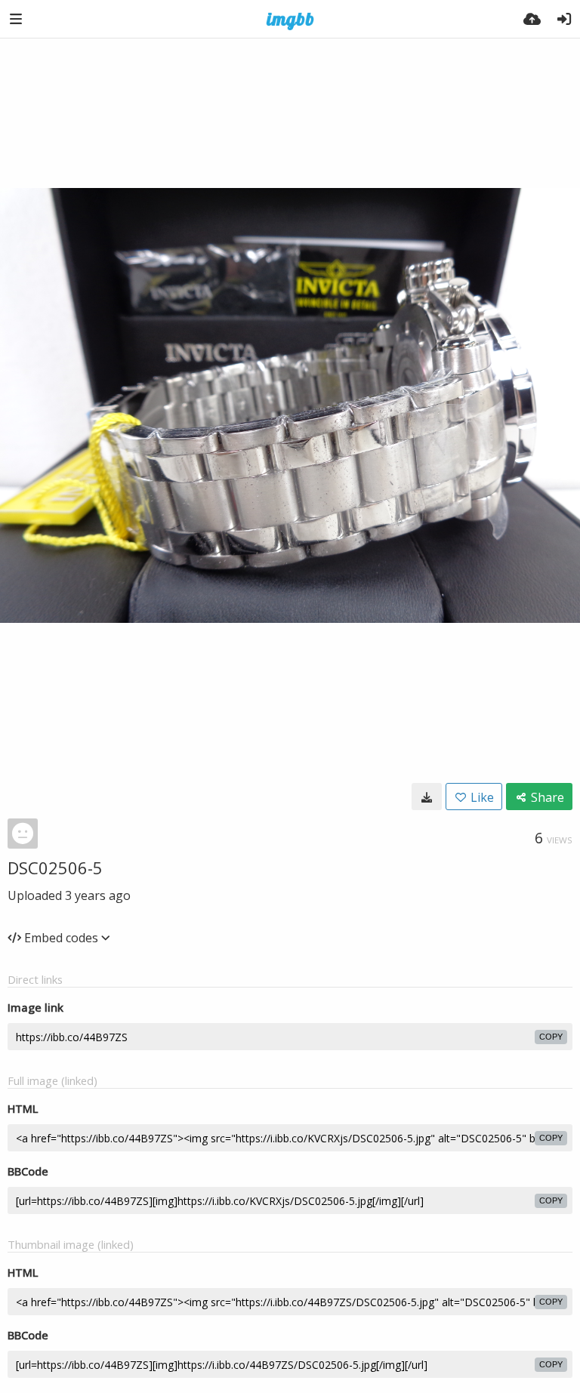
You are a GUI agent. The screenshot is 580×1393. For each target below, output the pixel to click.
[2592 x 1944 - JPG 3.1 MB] (427, 796)
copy (551, 1036)
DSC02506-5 (55, 867)
